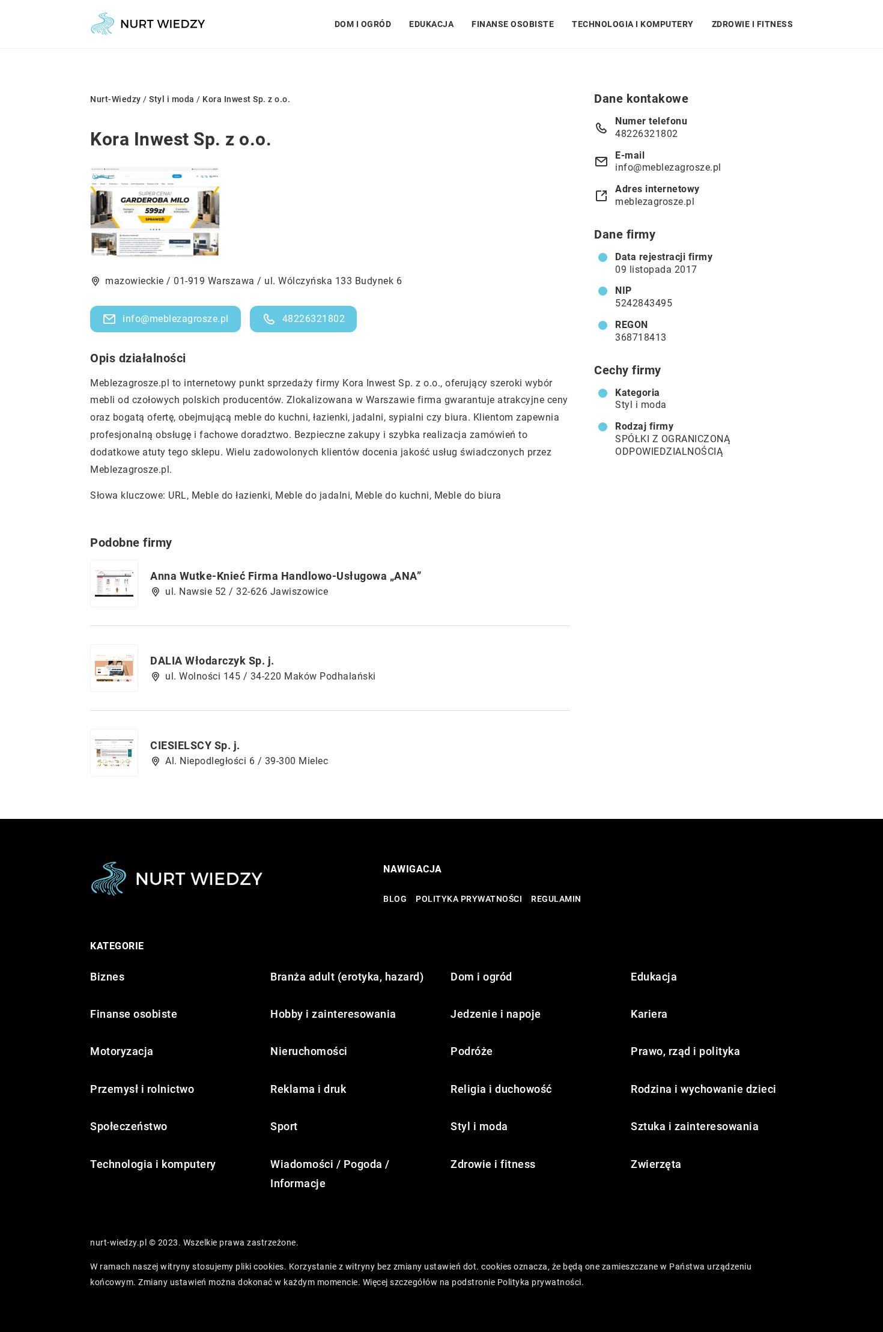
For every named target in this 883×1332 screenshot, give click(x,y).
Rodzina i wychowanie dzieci (704, 1089)
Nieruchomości (309, 1051)
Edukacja (431, 24)
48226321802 (313, 318)
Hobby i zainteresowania (333, 1014)
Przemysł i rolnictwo (142, 1089)
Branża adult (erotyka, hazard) (346, 976)
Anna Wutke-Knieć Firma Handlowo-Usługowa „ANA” (285, 576)
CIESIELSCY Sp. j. (195, 745)
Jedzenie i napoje (496, 1014)
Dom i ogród (363, 24)
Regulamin (556, 899)
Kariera (649, 1014)
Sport (284, 1126)
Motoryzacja (122, 1051)
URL (177, 495)
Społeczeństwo (129, 1126)
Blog (395, 899)
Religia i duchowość (501, 1089)
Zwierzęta (656, 1164)
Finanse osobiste (513, 24)
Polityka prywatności (469, 899)
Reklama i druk (308, 1089)
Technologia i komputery (633, 24)
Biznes (107, 976)
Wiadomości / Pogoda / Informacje (330, 1174)
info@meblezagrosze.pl (176, 318)
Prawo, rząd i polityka (685, 1051)
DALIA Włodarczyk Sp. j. (212, 660)
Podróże (472, 1051)
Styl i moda (641, 404)
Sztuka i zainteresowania (695, 1126)
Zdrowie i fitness (752, 24)
